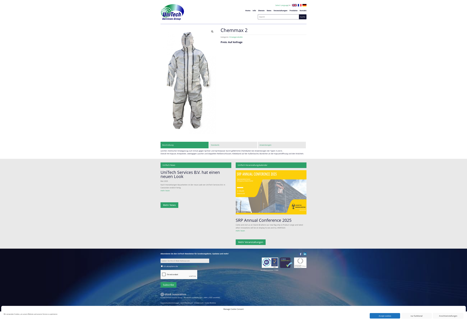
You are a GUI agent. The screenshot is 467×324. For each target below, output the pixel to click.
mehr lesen (165, 190)
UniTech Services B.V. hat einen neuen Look (190, 174)
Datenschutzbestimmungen (170, 303)
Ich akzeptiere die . (180, 266)
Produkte (293, 10)
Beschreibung (168, 145)
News (269, 10)
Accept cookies (385, 316)
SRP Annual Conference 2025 (264, 220)
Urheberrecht (198, 303)
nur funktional (416, 316)
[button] (212, 31)
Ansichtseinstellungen (448, 316)
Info (254, 10)
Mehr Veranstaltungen (250, 242)
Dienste (261, 10)
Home (247, 10)
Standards (215, 145)
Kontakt (303, 10)
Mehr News (169, 205)
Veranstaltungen (280, 10)
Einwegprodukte (236, 37)
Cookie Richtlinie (210, 303)
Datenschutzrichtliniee (187, 266)
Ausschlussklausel (187, 303)
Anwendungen (265, 145)
